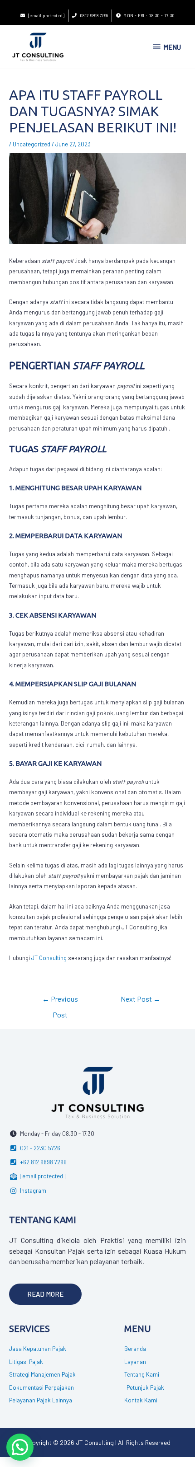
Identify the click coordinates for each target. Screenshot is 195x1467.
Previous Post (60, 1001)
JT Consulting (49, 957)
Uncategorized (31, 144)
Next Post (141, 998)
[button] (45, 1294)
